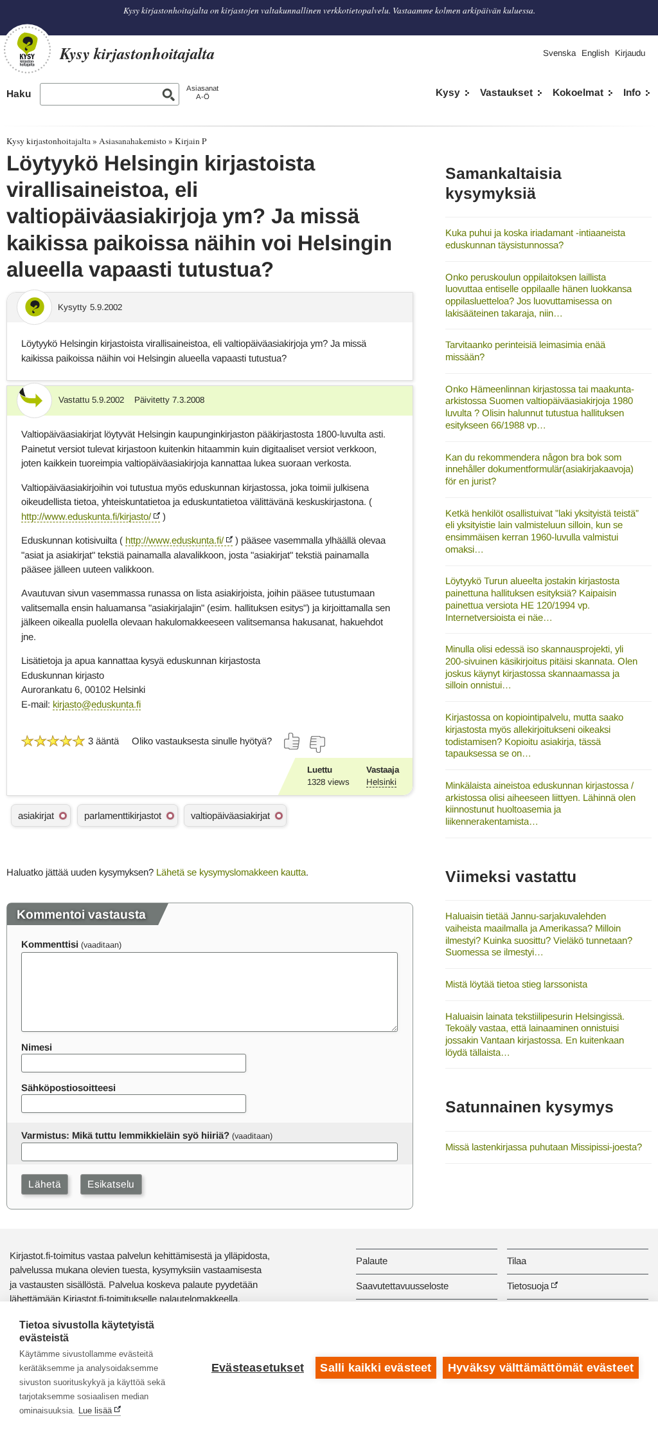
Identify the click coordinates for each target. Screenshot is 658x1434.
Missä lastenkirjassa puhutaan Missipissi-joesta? (543, 1146)
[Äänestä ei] (316, 744)
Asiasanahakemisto (132, 141)
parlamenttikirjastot (122, 815)
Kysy (448, 92)
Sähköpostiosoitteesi (68, 1087)
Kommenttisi (49, 944)
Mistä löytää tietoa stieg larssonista (516, 984)
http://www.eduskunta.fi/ (174, 540)
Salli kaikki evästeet (375, 1367)
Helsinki (381, 782)
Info (632, 92)
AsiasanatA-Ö (202, 92)
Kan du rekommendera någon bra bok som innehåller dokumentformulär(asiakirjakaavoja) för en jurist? (539, 469)
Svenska (559, 53)
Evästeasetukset (257, 1367)
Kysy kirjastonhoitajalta (48, 141)
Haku (18, 93)
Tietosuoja (528, 1285)
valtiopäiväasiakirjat (230, 815)
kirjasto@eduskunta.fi (97, 704)
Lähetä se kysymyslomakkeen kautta (231, 872)
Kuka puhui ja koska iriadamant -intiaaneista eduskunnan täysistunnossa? (535, 238)
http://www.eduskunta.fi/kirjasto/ (86, 516)
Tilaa (516, 1260)
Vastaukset (506, 92)
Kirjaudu (630, 53)
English (595, 53)
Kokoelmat (578, 92)
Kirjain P (190, 141)
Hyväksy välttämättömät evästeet (541, 1367)
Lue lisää (95, 1410)
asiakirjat (36, 815)
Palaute (371, 1260)
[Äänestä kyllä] (292, 741)
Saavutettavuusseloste (402, 1285)
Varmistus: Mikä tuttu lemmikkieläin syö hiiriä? (125, 1135)
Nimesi (36, 1047)
